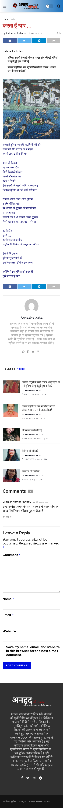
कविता (13, 19)
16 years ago (42, 502)
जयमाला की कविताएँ (31, 471)
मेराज (48, 801)
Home (5, 19)
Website (9, 631)
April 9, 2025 (29, 480)
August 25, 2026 (30, 394)
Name (8, 599)
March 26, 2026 (30, 418)
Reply (8, 517)
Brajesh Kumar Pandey (17, 501)
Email (8, 615)
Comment (11, 555)
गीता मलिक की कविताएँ (32, 430)
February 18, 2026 (31, 439)
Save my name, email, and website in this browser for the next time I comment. (33, 651)
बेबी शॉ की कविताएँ (30, 450)
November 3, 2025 (31, 459)
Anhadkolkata (14, 33)
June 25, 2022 (36, 33)
